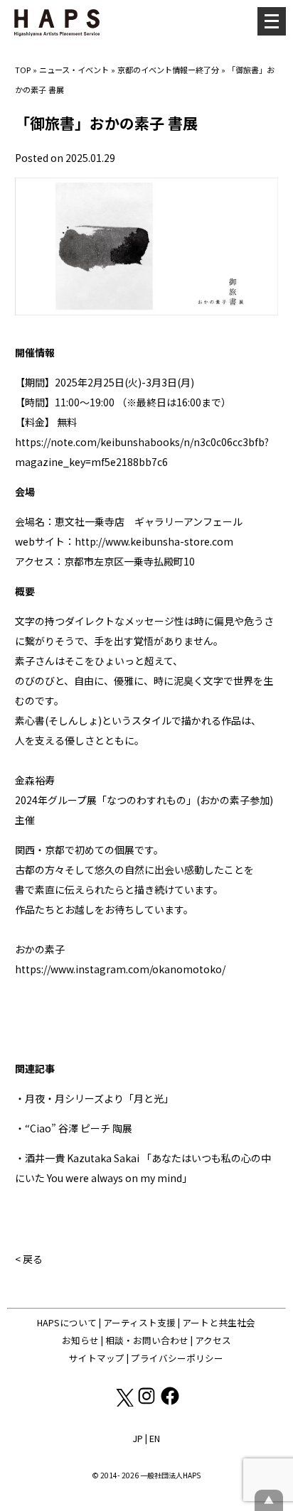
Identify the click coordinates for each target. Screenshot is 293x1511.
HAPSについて (67, 1322)
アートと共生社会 (218, 1322)
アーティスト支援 (139, 1322)
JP (137, 1438)
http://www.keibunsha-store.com (154, 541)
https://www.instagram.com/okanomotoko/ (120, 969)
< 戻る (29, 1259)
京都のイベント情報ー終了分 (168, 69)
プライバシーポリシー (177, 1358)
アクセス (213, 1340)
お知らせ (80, 1340)
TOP (23, 69)
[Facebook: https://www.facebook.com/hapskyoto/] (170, 1402)
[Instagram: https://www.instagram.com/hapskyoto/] (147, 1402)
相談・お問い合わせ (146, 1340)
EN (154, 1438)
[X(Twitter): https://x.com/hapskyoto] (124, 1402)
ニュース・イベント (74, 69)
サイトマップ (96, 1358)
